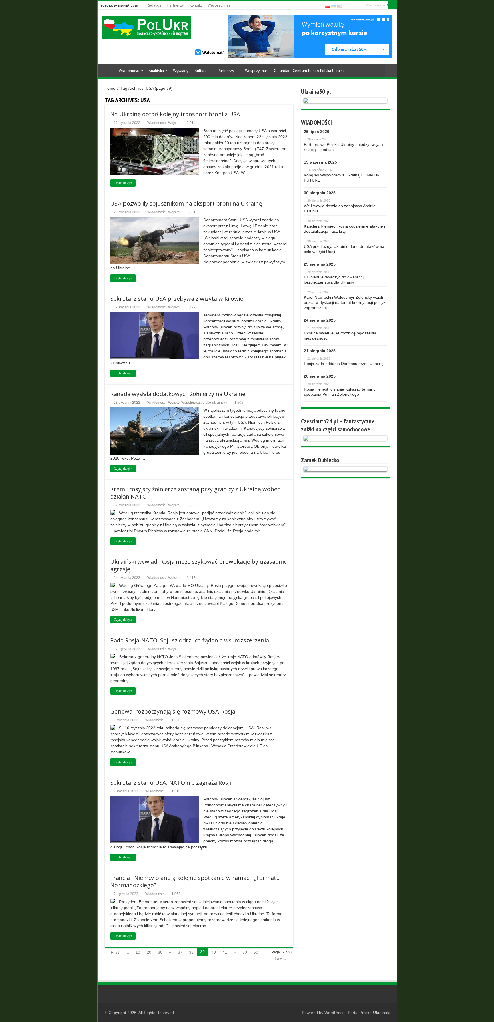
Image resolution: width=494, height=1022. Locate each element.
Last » (280, 959)
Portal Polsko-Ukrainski (369, 1012)
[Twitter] (358, 5)
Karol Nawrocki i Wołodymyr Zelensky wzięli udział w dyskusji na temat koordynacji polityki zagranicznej (345, 302)
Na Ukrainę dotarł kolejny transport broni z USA (175, 114)
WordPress (334, 1012)
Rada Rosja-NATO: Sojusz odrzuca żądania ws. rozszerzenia (189, 640)
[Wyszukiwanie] (392, 5)
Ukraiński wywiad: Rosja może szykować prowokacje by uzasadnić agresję (198, 565)
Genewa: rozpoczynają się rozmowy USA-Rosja (172, 711)
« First (113, 952)
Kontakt (196, 5)
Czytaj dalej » (123, 183)
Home (108, 70)
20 (149, 952)
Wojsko (174, 123)
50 (244, 952)
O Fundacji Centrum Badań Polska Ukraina (309, 70)
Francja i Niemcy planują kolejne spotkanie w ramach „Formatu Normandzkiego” (195, 881)
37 (180, 952)
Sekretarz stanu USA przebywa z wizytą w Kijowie (176, 298)
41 (224, 952)
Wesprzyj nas (219, 5)
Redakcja (154, 5)
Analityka (156, 70)
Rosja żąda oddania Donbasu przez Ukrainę (344, 363)
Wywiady (180, 70)
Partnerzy (175, 5)
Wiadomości (129, 70)
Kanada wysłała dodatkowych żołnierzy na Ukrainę (177, 394)
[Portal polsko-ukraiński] (146, 27)
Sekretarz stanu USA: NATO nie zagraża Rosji (170, 782)
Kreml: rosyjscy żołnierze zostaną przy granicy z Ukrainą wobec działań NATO (195, 492)
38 (191, 952)
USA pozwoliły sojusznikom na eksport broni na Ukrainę (186, 203)
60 (256, 952)
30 (160, 952)
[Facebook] (352, 5)
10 (138, 952)
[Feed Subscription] (291, 100)
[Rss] (347, 5)
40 (213, 952)
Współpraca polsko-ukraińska (204, 403)
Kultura (201, 70)
